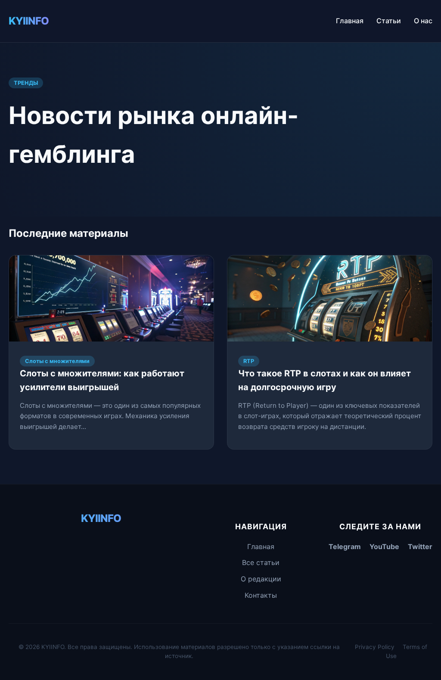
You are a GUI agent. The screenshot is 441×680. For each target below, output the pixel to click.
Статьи (388, 20)
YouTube (384, 546)
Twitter (420, 546)
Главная (349, 20)
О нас (423, 20)
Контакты (261, 595)
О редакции (261, 578)
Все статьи (261, 562)
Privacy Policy (374, 646)
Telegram (345, 546)
